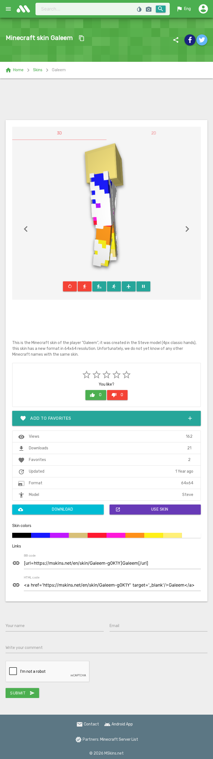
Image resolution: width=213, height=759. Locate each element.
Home (14, 70)
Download (45, 509)
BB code (30, 556)
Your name (15, 625)
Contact (87, 724)
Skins (37, 70)
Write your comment (24, 647)
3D (59, 133)
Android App (118, 724)
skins (25, 9)
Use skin (141, 509)
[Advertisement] (106, 99)
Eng (183, 9)
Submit (22, 693)
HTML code (31, 578)
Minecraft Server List (119, 739)
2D (153, 133)
